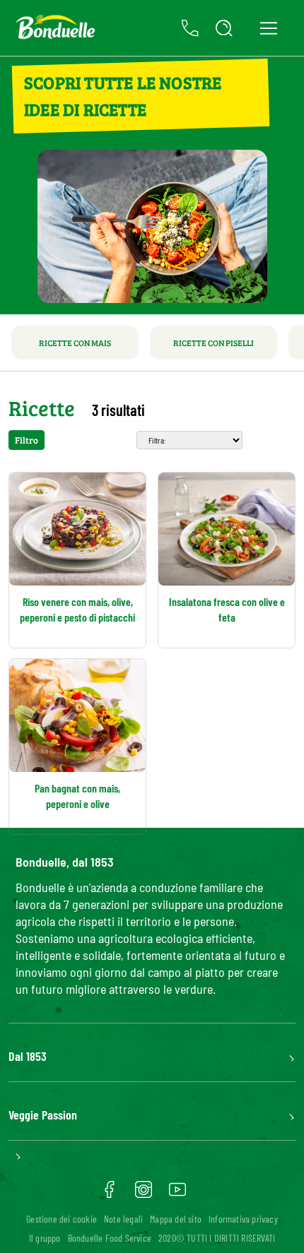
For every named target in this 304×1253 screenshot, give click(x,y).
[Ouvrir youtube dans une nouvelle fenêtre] (177, 1194)
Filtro (26, 440)
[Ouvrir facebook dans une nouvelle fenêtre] (109, 1194)
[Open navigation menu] (268, 28)
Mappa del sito (175, 1219)
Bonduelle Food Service (109, 1238)
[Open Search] (224, 28)
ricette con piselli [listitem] (213, 342)
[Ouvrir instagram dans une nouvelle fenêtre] (143, 1194)
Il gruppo (45, 1238)
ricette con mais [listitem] (75, 342)
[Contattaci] (190, 28)
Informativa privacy (243, 1219)
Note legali (123, 1219)
